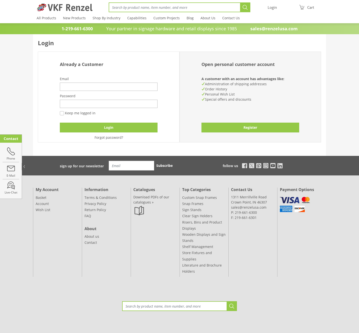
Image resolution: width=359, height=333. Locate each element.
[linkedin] (280, 165)
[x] (252, 165)
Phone (11, 158)
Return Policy (95, 209)
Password (67, 96)
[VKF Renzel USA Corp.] (63, 7)
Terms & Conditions (100, 197)
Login (108, 127)
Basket (41, 197)
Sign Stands (191, 209)
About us (91, 236)
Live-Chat (11, 192)
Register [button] (250, 127)
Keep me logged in (79, 113)
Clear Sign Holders (197, 216)
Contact (90, 242)
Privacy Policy (95, 203)
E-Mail (11, 175)
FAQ (87, 216)
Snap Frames (192, 203)
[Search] (245, 7)
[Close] (24, 166)
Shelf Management (197, 246)
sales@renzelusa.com (274, 29)
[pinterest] (259, 165)
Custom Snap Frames (199, 197)
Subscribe (164, 165)
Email (64, 78)
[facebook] (243, 165)
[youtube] (273, 165)
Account (42, 203)
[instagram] (266, 165)
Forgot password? (109, 137)
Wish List (43, 209)
